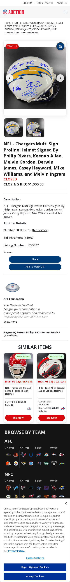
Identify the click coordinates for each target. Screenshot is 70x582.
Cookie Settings (35, 558)
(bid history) (40, 230)
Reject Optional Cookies (35, 567)
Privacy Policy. (16, 550)
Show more (9, 252)
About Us (61, 2)
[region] (35, 540)
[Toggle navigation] (65, 12)
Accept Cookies (35, 576)
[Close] (66, 503)
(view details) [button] (11, 335)
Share (35, 259)
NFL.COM (27, 2)
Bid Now (18, 417)
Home (7, 22)
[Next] (60, 78)
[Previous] (9, 78)
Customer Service (44, 2)
